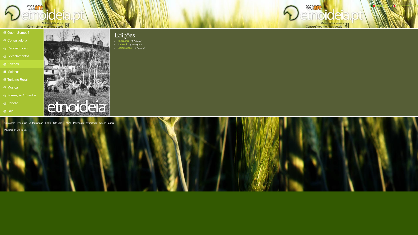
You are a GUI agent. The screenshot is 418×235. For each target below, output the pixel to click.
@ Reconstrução (15, 48)
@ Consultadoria (15, 40)
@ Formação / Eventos (19, 95)
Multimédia (123, 41)
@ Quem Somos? (16, 32)
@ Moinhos (11, 72)
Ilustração (123, 44)
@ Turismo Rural (15, 79)
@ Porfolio (10, 103)
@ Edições (11, 64)
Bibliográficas (125, 48)
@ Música (10, 87)
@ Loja (8, 111)
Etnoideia (22, 130)
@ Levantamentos (16, 56)
